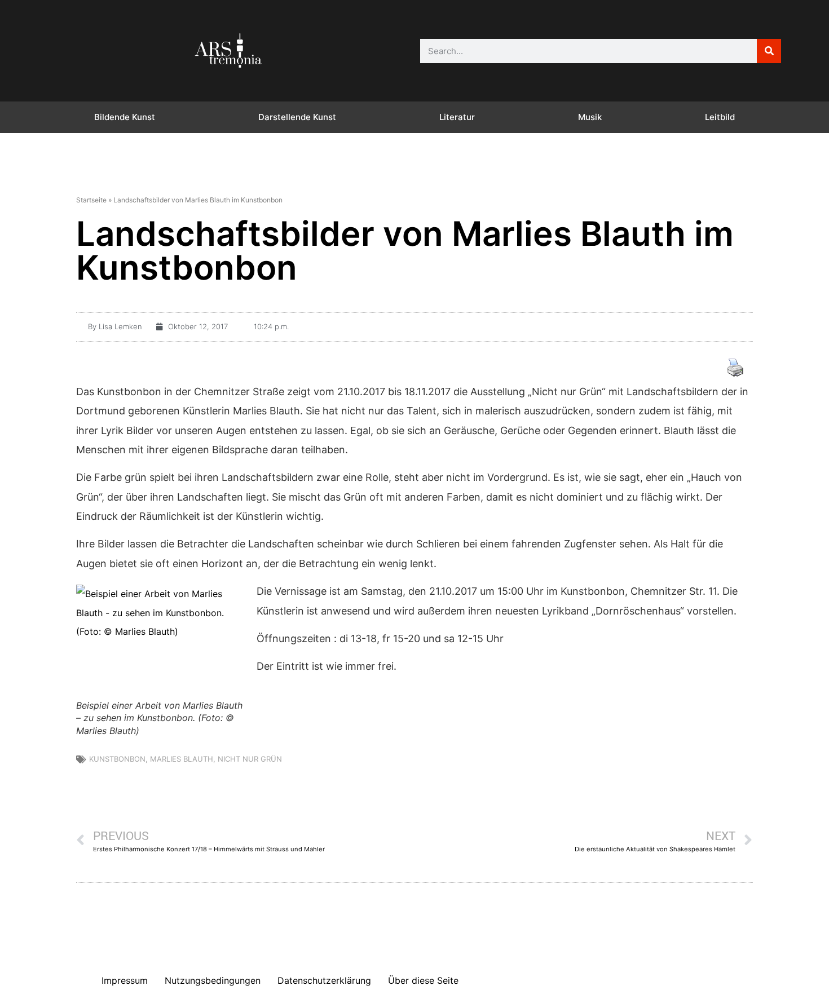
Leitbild (720, 117)
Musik (590, 117)
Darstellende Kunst (297, 117)
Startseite (91, 200)
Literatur (457, 117)
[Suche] (769, 51)
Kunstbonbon (117, 758)
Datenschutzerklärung (324, 980)
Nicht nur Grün (250, 758)
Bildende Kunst (124, 117)
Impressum (125, 980)
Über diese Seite (423, 980)
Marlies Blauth (181, 758)
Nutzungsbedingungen (213, 980)
